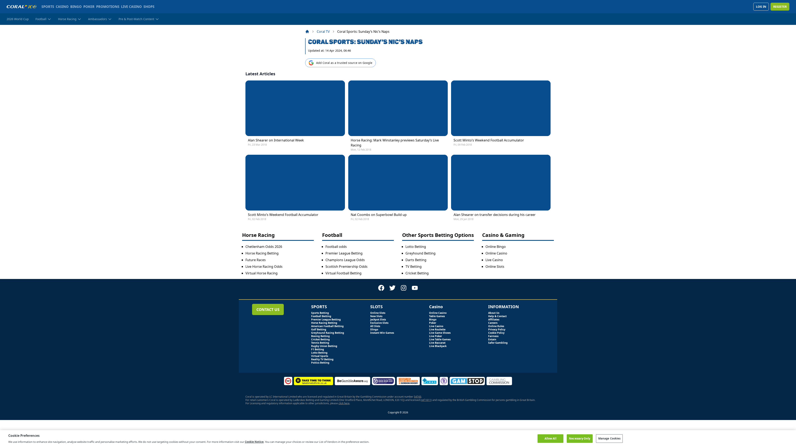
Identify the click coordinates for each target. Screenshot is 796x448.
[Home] (307, 31)
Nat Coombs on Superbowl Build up (379, 214)
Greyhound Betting (420, 253)
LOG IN (761, 7)
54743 (417, 396)
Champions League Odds (345, 260)
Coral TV (323, 31)
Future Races (255, 260)
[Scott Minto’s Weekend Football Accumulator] (501, 108)
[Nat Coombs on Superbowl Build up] (398, 183)
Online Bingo (495, 246)
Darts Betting (415, 260)
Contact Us (267, 309)
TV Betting (413, 266)
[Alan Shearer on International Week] (295, 108)
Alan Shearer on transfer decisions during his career (495, 214)
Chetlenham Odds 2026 (263, 246)
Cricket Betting (417, 273)
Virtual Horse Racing (261, 273)
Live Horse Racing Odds (264, 266)
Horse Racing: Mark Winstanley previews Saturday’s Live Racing (395, 142)
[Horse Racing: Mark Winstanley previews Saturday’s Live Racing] (398, 108)
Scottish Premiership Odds (346, 266)
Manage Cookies (609, 438)
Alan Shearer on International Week (276, 140)
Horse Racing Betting (262, 253)
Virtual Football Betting (343, 273)
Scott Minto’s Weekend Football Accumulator (489, 140)
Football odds (336, 246)
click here (344, 403)
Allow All (550, 438)
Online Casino (496, 253)
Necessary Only (579, 438)
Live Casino (494, 260)
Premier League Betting (344, 253)
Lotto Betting (415, 246)
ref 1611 (426, 400)
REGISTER (780, 7)
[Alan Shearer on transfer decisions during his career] (501, 183)
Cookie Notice (254, 441)
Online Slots (494, 266)
